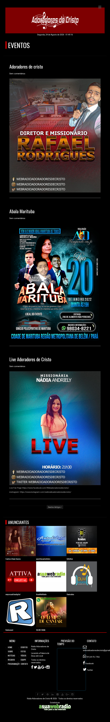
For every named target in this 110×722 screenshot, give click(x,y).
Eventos (24, 647)
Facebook (89, 663)
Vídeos (23, 655)
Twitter (89, 670)
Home (10, 647)
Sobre (10, 651)
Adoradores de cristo (26, 66)
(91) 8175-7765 (93, 657)
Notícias (11, 655)
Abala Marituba (21, 211)
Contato (24, 663)
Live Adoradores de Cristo (30, 359)
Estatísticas (55, 703)
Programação (14, 663)
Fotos (23, 651)
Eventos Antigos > (55, 507)
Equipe (23, 659)
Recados (11, 659)
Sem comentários (17, 73)
